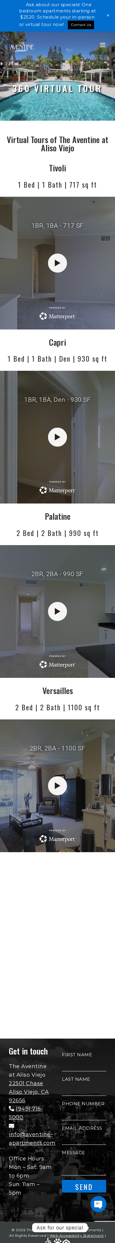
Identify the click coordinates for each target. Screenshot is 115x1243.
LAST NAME (76, 1079)
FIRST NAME (77, 1054)
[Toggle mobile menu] (103, 45)
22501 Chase (26, 1083)
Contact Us (81, 24)
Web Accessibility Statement (77, 1235)
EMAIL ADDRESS (82, 1128)
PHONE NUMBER (83, 1103)
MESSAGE (73, 1152)
